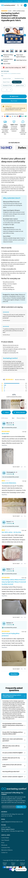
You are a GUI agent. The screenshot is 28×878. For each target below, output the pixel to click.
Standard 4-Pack (20, 78)
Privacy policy (13, 863)
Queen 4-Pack (7, 78)
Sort (13, 418)
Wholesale (4, 845)
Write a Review (19, 413)
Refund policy (5, 863)
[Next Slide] (25, 404)
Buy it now (14, 101)
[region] (14, 404)
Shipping (9, 73)
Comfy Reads (5, 837)
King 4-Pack (7, 82)
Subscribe (20, 806)
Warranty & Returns (7, 850)
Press (2, 842)
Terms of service (22, 863)
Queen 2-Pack (20, 85)
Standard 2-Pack (7, 85)
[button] (25, 5)
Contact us (4, 852)
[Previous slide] (3, 35)
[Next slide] (25, 35)
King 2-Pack (16, 82)
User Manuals (5, 840)
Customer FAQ (5, 847)
